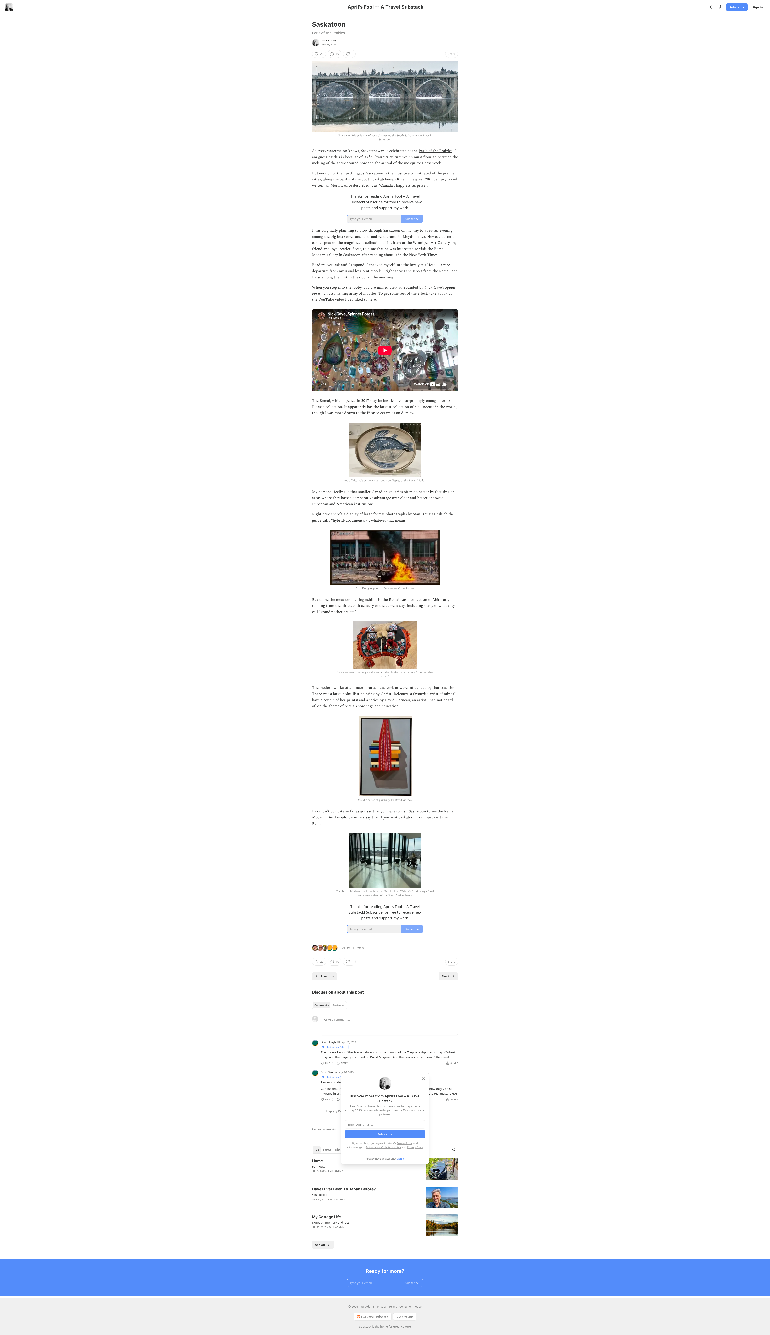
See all (320, 1245)
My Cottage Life (326, 1217)
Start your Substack (374, 1316)
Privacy (381, 1306)
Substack (365, 1326)
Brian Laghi (329, 1042)
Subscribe (736, 7)
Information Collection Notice (383, 1147)
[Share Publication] (721, 7)
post (327, 243)
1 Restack (358, 948)
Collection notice (410, 1306)
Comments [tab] (321, 1005)
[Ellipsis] (456, 1042)
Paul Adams (329, 40)
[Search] (712, 7)
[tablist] (329, 1005)
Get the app (405, 1316)
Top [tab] (316, 1149)
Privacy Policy (415, 1147)
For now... (319, 1166)
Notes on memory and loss (330, 1222)
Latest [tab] (327, 1149)
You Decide (319, 1195)
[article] (385, 1169)
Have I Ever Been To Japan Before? (344, 1189)
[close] (423, 1078)
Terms (393, 1306)
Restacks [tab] (338, 1005)
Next (445, 976)
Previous (327, 976)
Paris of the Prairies (435, 151)
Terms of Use (404, 1143)
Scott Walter (329, 1072)
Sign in (757, 7)
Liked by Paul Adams (336, 1046)
